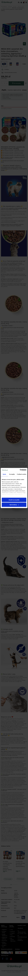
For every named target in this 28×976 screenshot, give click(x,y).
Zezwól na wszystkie (14, 499)
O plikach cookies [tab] (21, 474)
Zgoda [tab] (4, 474)
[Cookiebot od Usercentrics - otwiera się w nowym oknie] (20, 470)
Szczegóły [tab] (12, 474)
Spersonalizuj (13, 504)
